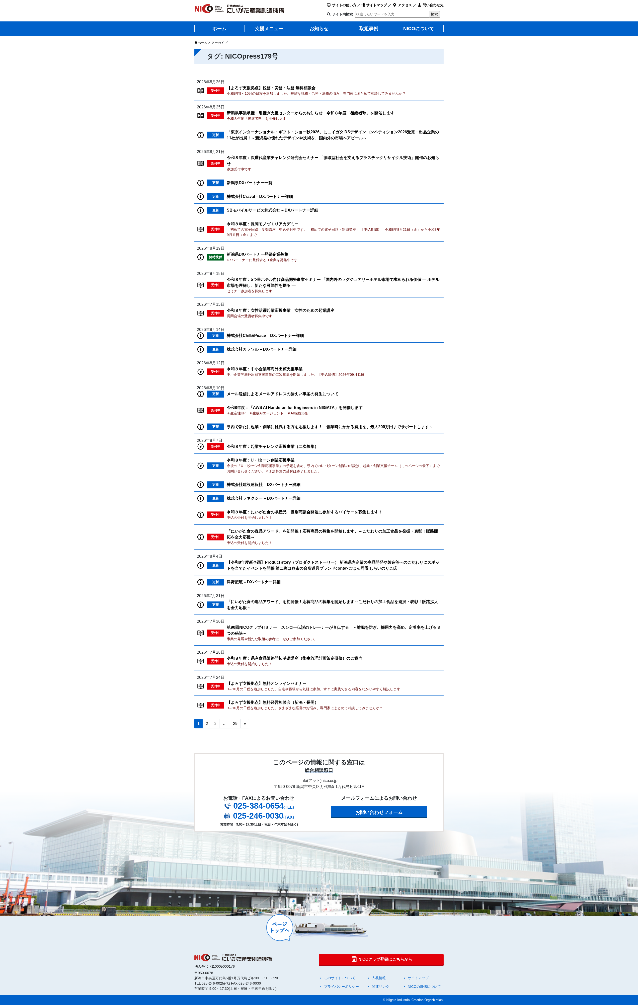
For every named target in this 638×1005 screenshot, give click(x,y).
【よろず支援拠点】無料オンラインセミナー (267, 683)
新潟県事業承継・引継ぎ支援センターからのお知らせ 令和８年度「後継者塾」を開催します (310, 113)
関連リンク (380, 987)
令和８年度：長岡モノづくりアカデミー (263, 224)
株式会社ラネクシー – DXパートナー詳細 (264, 498)
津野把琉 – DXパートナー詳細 (254, 582)
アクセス (404, 5)
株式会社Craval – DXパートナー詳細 (260, 196)
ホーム (219, 28)
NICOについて (418, 28)
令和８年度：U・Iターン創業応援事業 (261, 460)
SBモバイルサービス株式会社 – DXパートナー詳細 (272, 210)
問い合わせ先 (433, 5)
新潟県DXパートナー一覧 (249, 183)
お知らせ (319, 28)
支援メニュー (269, 28)
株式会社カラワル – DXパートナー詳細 (262, 349)
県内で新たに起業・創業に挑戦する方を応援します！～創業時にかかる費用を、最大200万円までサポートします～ (330, 427)
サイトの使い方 (343, 5)
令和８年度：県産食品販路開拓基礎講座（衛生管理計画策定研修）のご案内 (294, 658)
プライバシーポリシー (341, 987)
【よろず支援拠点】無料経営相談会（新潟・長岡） (273, 702)
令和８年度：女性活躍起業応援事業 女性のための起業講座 (280, 310)
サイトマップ (376, 5)
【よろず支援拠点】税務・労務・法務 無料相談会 (271, 88)
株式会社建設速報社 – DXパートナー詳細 (264, 484)
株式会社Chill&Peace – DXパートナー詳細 (265, 335)
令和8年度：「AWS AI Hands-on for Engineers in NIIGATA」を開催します (295, 407)
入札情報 (379, 978)
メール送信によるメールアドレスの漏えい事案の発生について (282, 394)
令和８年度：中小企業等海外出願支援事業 (265, 369)
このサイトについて (339, 978)
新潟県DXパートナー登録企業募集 (257, 254)
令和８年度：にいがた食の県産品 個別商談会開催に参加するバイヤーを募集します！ (304, 512)
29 (235, 723)
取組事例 (368, 28)
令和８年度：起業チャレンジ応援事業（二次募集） (273, 446)
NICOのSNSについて (424, 987)
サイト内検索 (342, 14)
